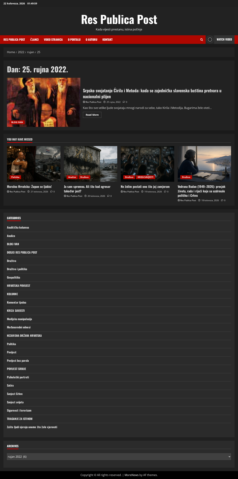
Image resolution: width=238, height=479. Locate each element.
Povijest (11, 352)
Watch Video (224, 39)
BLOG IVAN (17, 122)
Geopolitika (13, 277)
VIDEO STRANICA (53, 39)
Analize (72, 177)
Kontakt (107, 39)
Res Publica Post (119, 19)
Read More (93, 115)
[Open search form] (201, 39)
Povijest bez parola (18, 360)
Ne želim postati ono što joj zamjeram (145, 186)
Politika (15, 177)
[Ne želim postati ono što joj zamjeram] (147, 164)
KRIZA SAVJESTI (145, 177)
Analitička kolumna (18, 227)
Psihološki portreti (18, 377)
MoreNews (132, 475)
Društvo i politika (17, 269)
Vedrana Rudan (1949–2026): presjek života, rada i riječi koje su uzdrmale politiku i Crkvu (201, 190)
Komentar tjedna (16, 302)
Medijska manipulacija (19, 319)
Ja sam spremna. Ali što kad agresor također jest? (87, 188)
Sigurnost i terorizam (19, 410)
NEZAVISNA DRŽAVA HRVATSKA (24, 335)
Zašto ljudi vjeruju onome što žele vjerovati (32, 427)
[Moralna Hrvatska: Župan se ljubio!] (33, 164)
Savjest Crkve (15, 394)
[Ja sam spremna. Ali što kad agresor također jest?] (90, 164)
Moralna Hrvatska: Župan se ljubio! (29, 186)
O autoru (91, 39)
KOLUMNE (12, 294)
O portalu (74, 39)
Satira (10, 385)
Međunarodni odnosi (18, 327)
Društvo (84, 177)
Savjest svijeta (15, 402)
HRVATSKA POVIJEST (18, 285)
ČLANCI (34, 39)
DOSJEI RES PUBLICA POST (22, 252)
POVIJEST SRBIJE (16, 369)
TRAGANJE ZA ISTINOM (19, 419)
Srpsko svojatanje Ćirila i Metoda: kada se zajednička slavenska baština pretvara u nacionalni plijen (43, 102)
